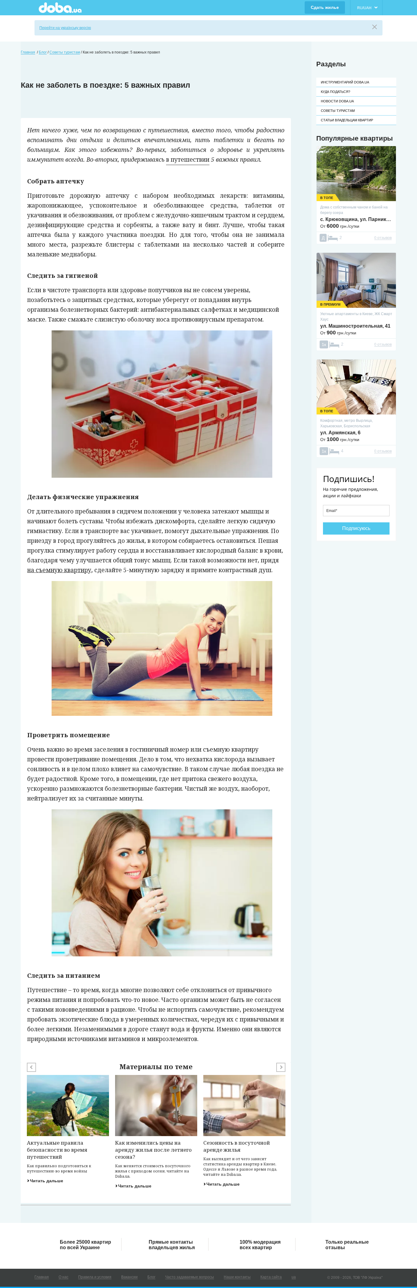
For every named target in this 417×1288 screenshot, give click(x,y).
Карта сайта (271, 1277)
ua (294, 1277)
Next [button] (280, 1067)
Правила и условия (94, 1277)
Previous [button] (31, 1067)
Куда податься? (335, 92)
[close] (375, 27)
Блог (151, 1277)
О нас (63, 1277)
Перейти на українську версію (65, 28)
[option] (68, 1129)
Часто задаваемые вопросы (189, 1277)
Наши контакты (237, 1277)
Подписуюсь (356, 528)
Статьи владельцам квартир (347, 120)
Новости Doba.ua (337, 101)
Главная (41, 1277)
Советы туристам (338, 110)
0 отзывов (383, 238)
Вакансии (129, 1277)
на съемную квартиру (59, 570)
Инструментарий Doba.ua (345, 82)
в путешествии (187, 160)
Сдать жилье (325, 7)
